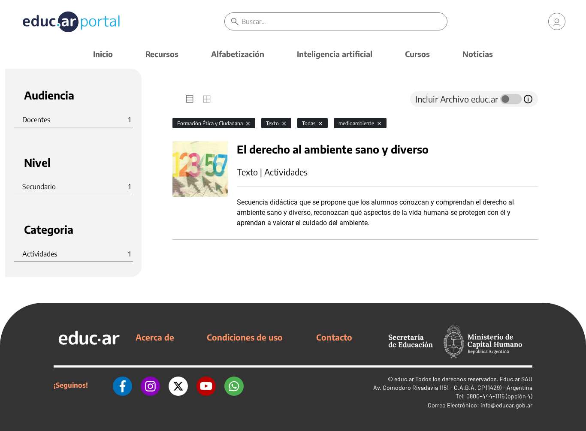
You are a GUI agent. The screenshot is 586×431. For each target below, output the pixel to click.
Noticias (477, 54)
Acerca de (155, 337)
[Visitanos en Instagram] (150, 385)
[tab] (189, 99)
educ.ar (404, 379)
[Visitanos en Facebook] (122, 385)
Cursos (417, 54)
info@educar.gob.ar (506, 405)
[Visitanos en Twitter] (178, 385)
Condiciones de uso (245, 337)
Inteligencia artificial (334, 54)
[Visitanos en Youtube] (206, 385)
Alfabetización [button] (237, 54)
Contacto (334, 337)
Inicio (103, 54)
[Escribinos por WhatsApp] (234, 385)
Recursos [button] (161, 54)
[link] (556, 21)
